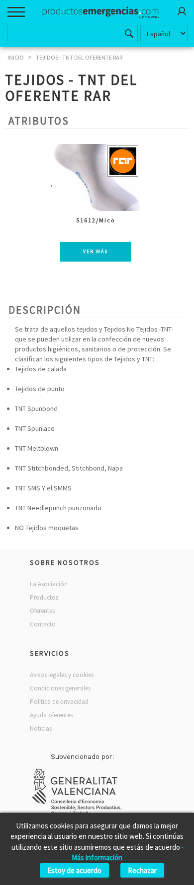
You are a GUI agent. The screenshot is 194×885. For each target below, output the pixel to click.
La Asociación (49, 584)
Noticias (41, 728)
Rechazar (142, 870)
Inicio (15, 57)
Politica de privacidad (59, 701)
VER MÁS (95, 251)
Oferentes (42, 611)
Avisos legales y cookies (62, 675)
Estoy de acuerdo (74, 870)
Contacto (43, 624)
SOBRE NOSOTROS (65, 562)
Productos (44, 597)
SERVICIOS (50, 653)
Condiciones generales (60, 688)
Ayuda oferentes (51, 715)
